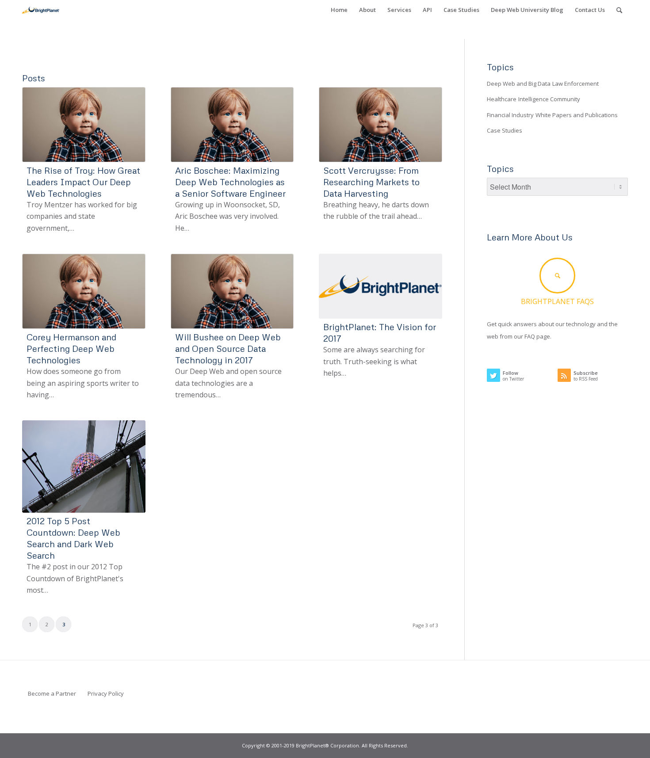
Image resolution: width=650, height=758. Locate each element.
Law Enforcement (575, 84)
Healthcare (501, 99)
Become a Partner (52, 693)
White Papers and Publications (576, 115)
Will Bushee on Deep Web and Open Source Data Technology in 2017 (228, 348)
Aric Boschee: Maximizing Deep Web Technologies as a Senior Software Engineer (230, 181)
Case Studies (504, 130)
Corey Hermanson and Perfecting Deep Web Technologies (71, 348)
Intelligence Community (549, 99)
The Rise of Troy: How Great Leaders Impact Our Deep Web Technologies (83, 181)
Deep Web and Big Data (519, 84)
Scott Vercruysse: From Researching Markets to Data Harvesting (371, 181)
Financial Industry (510, 115)
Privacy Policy (106, 693)
